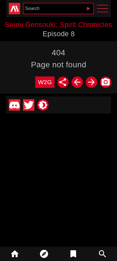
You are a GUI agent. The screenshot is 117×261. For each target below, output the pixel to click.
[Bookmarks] (73, 254)
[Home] (14, 254)
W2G (45, 82)
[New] (43, 254)
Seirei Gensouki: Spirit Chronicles (58, 25)
